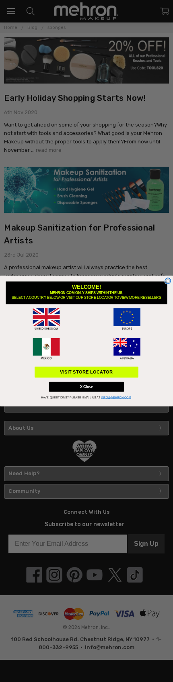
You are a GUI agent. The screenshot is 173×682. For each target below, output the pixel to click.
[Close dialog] (168, 281)
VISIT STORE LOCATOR (86, 372)
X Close (86, 387)
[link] (46, 319)
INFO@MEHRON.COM (116, 397)
